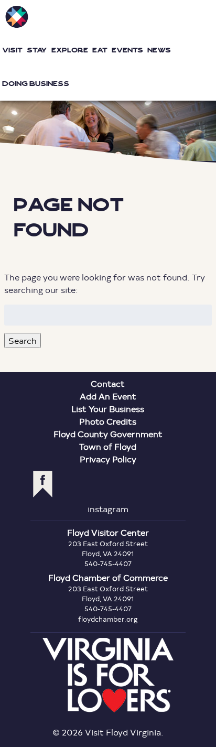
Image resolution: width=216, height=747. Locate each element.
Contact (108, 383)
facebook (42, 484)
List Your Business (107, 409)
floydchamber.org (108, 619)
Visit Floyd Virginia (16, 16)
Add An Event (108, 396)
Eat (99, 50)
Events (127, 50)
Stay (37, 50)
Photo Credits (107, 421)
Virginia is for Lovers (108, 675)
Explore (69, 50)
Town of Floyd (107, 446)
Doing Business (35, 84)
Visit (12, 50)
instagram (108, 509)
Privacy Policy (108, 459)
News (159, 50)
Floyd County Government (108, 434)
